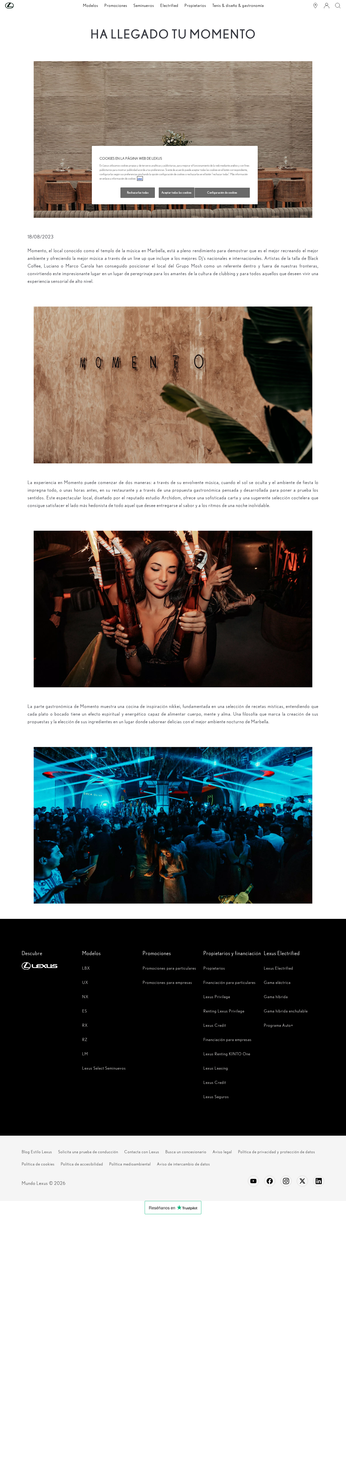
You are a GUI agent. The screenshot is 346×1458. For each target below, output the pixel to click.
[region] (175, 175)
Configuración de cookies (222, 192)
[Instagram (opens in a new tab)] (286, 1181)
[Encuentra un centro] (315, 6)
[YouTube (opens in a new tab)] (253, 1181)
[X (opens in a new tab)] (302, 1181)
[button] (19, 6)
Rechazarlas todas (138, 192)
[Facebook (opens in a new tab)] (269, 1181)
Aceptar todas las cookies (177, 192)
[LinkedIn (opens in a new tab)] (318, 1181)
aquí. (140, 178)
